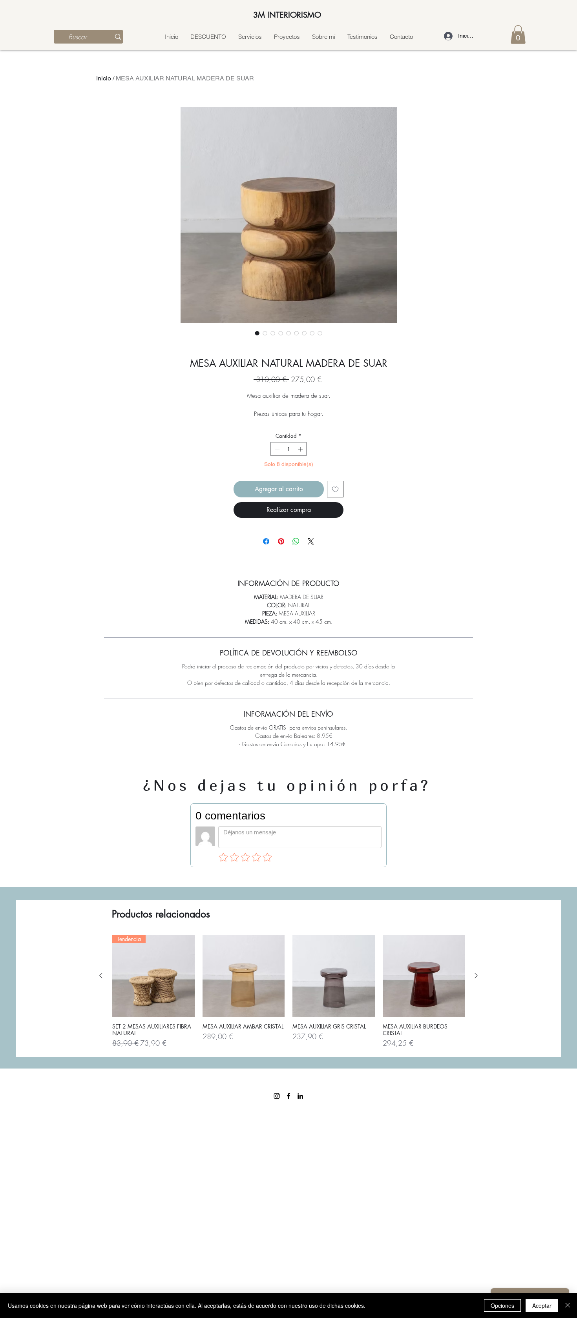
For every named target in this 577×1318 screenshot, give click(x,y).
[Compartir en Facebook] (266, 541)
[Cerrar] (567, 1305)
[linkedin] (300, 1096)
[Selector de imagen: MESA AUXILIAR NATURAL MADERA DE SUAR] (257, 333)
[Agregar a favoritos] (335, 489)
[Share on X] (311, 541)
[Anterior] (101, 975)
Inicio (103, 78)
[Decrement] (276, 449)
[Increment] (301, 449)
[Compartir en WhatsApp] (296, 541)
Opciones (502, 1305)
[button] (518, 34)
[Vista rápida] (244, 976)
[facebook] (288, 1096)
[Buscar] (118, 37)
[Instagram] (277, 1096)
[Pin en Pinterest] (281, 541)
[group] (288, 991)
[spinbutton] (288, 449)
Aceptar (541, 1305)
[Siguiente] (476, 975)
